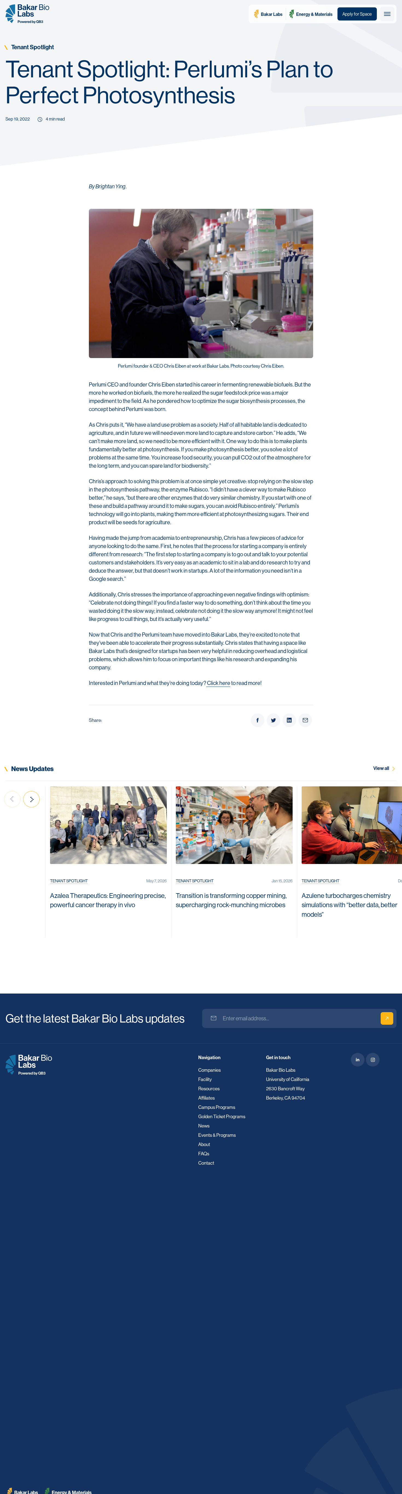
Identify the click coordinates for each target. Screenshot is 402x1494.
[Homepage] (28, 1064)
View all (381, 768)
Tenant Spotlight (32, 47)
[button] (387, 14)
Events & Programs (217, 1135)
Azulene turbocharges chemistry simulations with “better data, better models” (349, 904)
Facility (205, 1079)
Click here (218, 682)
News (203, 1126)
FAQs (203, 1153)
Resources (209, 1088)
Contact (206, 1163)
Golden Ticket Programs (221, 1116)
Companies (209, 1070)
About (204, 1144)
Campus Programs (216, 1107)
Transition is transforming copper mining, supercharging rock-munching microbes (231, 900)
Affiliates (206, 1098)
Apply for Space (357, 14)
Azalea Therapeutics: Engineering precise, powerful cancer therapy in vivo (108, 900)
